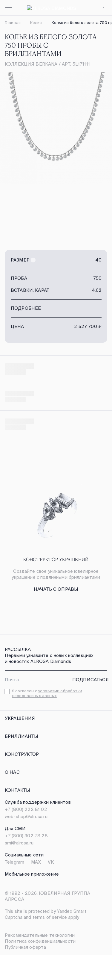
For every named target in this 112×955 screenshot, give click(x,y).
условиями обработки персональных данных (47, 693)
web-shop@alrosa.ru (26, 816)
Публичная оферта (25, 947)
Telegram (14, 862)
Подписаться (90, 679)
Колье (36, 22)
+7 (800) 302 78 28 (26, 835)
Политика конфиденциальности (40, 941)
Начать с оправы (56, 589)
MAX (36, 862)
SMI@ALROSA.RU (19, 842)
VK (51, 862)
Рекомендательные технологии (40, 935)
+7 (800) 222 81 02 (26, 809)
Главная (13, 22)
